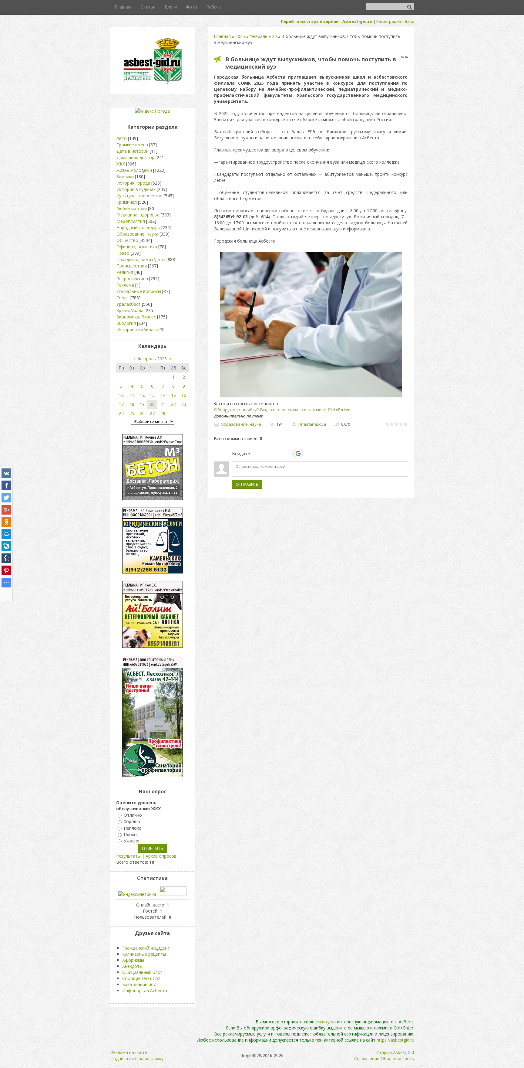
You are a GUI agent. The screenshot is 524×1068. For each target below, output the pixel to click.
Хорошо (132, 822)
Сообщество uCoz (141, 978)
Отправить (247, 484)
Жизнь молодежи (134, 170)
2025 (240, 36)
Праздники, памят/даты (140, 259)
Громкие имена (132, 145)
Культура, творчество (139, 196)
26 (142, 413)
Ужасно (131, 841)
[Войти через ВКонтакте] (266, 453)
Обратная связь (397, 1058)
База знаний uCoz (140, 984)
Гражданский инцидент (146, 948)
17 (121, 404)
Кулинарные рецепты (144, 954)
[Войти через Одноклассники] (308, 453)
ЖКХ (120, 164)
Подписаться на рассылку (136, 1058)
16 (183, 395)
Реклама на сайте (128, 1052)
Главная (222, 36)
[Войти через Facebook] (277, 453)
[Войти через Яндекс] (287, 453)
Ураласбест (128, 304)
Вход (409, 21)
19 (142, 404)
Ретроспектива (132, 278)
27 (152, 413)
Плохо (130, 834)
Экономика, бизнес (136, 317)
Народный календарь (138, 227)
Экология (126, 323)
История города (133, 183)
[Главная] (152, 84)
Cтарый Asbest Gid (395, 1052)
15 (173, 395)
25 (131, 413)
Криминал (126, 202)
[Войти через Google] (298, 453)
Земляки (125, 176)
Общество (127, 240)
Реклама (125, 285)
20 (274, 36)
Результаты (128, 856)
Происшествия (131, 266)
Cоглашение (366, 1058)
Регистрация (388, 21)
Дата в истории (132, 151)
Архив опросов (161, 856)
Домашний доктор (135, 157)
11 (131, 395)
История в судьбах (136, 189)
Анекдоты (132, 966)
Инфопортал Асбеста (144, 990)
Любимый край (131, 208)
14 (162, 395)
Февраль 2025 (152, 359)
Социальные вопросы (138, 291)
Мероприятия (130, 221)
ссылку (323, 1022)
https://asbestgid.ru (395, 1040)
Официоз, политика (136, 247)
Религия (124, 272)
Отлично (133, 815)
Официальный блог (142, 972)
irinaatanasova (312, 424)
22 (173, 404)
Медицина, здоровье (138, 215)
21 (162, 404)
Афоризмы (133, 960)
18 (131, 404)
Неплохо (133, 828)
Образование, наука (241, 424)
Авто (121, 138)
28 (162, 413)
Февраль (258, 36)
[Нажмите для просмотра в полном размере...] (310, 397)
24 (121, 413)
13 (152, 395)
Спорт (122, 298)
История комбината (137, 329)
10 (121, 395)
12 (142, 395)
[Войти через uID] (256, 453)
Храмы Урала (129, 310)
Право (122, 253)
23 (183, 404)
